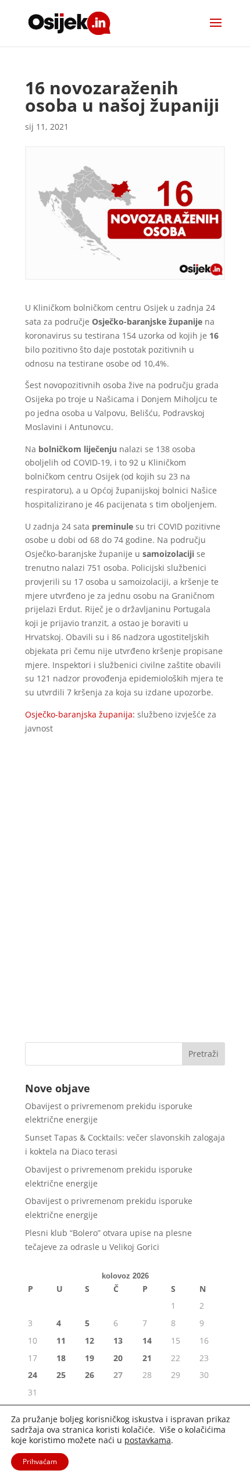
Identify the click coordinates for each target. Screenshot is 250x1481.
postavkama (147, 1440)
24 (32, 1374)
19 (89, 1357)
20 (118, 1357)
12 (89, 1340)
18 (61, 1357)
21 (147, 1357)
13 (118, 1340)
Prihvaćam (40, 1461)
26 (89, 1374)
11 (61, 1340)
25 (61, 1374)
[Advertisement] (125, 900)
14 (147, 1340)
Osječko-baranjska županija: (80, 714)
